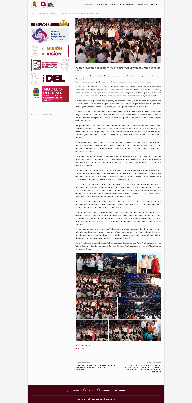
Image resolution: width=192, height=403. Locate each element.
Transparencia (101, 4)
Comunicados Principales (47, 14)
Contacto (154, 4)
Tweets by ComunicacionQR (41, 114)
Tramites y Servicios (126, 4)
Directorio (113, 4)
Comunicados (87, 4)
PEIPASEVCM (142, 4)
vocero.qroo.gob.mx (82, 345)
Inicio (32, 14)
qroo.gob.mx (80, 348)
